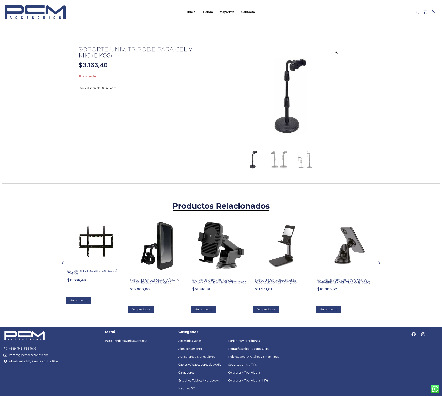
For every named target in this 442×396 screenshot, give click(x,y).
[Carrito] (425, 12)
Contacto (248, 12)
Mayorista (227, 12)
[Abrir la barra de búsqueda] (417, 12)
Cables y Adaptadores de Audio (199, 364)
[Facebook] (413, 334)
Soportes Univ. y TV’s (242, 364)
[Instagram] (423, 334)
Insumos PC (186, 388)
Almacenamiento (190, 348)
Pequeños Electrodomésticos (248, 348)
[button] (336, 52)
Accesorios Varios (189, 340)
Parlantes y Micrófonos (244, 340)
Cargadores (186, 372)
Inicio (191, 12)
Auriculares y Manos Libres (196, 356)
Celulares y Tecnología (244, 372)
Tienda (207, 12)
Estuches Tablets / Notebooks (199, 380)
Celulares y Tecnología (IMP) (248, 380)
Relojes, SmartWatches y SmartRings (253, 356)
